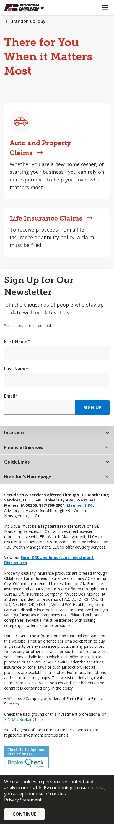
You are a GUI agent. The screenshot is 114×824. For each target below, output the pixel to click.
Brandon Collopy (28, 21)
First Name (17, 341)
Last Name (16, 369)
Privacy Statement (23, 800)
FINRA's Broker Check (23, 719)
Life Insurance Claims (46, 218)
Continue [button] (24, 814)
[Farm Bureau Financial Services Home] (32, 7)
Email (10, 396)
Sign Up (93, 407)
